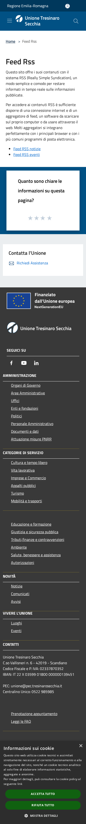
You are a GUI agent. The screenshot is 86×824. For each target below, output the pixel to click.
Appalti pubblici (23, 485)
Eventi (16, 631)
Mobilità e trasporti (26, 501)
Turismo (17, 493)
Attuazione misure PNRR (31, 439)
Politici (16, 416)
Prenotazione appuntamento (34, 714)
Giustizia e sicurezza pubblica (34, 532)
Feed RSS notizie (27, 149)
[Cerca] (76, 21)
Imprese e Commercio (28, 478)
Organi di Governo (25, 385)
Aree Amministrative (28, 393)
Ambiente (19, 547)
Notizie (16, 586)
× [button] (80, 746)
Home (10, 41)
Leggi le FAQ (21, 721)
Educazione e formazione (31, 524)
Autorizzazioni (22, 562)
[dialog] (43, 782)
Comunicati (20, 594)
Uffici (15, 400)
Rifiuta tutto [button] (43, 805)
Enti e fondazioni (24, 408)
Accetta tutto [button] (43, 794)
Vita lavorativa (23, 470)
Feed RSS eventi (26, 154)
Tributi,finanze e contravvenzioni (37, 539)
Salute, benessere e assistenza (36, 555)
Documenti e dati (25, 431)
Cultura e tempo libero (29, 462)
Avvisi (16, 601)
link (19, 784)
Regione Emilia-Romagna (27, 6)
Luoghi (16, 623)
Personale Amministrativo (32, 424)
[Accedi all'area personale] (67, 6)
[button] (43, 815)
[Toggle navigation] (9, 21)
